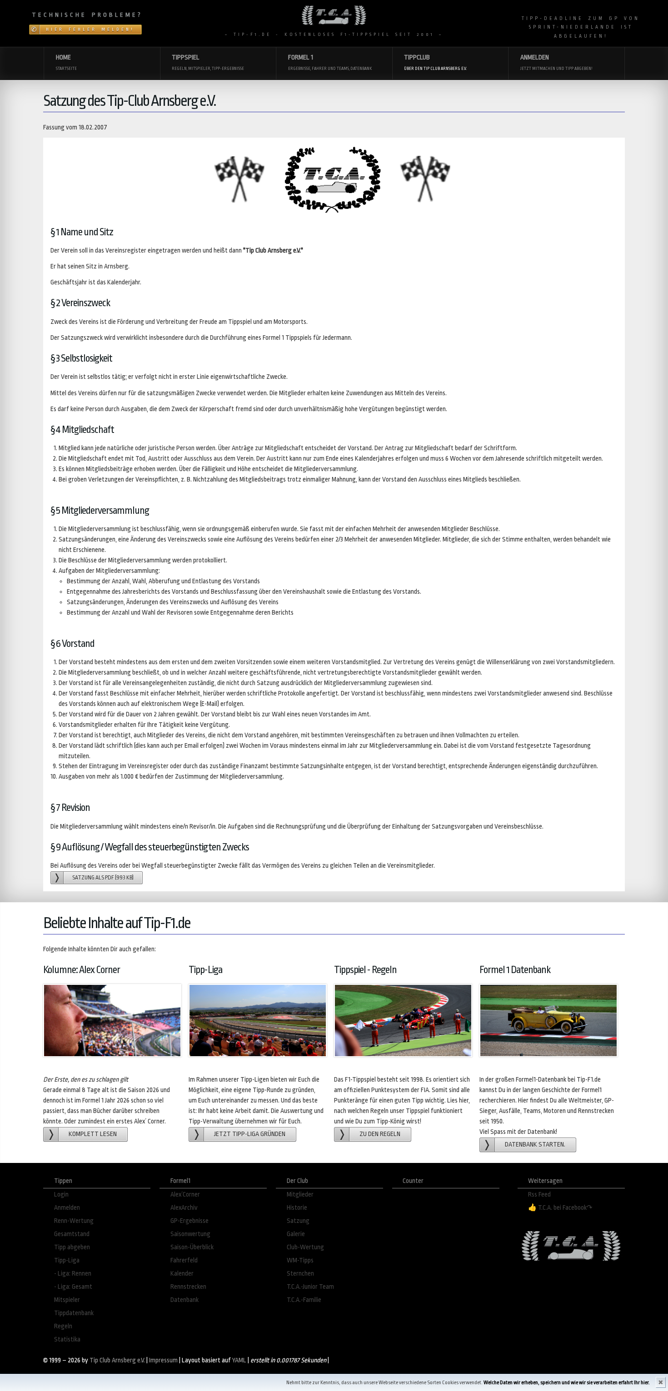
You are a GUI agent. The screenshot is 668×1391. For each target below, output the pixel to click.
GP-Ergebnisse (189, 1221)
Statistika (67, 1339)
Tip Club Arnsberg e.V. (117, 1360)
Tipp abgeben (72, 1247)
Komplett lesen (93, 1134)
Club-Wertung (305, 1247)
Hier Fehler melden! (90, 29)
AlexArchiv (184, 1208)
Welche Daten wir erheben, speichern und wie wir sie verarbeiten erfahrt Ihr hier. (567, 1383)
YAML (239, 1360)
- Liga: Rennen (72, 1273)
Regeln (63, 1326)
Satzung (298, 1221)
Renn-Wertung (74, 1221)
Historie (297, 1208)
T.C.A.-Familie (304, 1300)
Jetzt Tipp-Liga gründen (249, 1134)
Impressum (163, 1360)
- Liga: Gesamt (73, 1287)
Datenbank (184, 1300)
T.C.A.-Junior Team (310, 1287)
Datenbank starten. (535, 1144)
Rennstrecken (188, 1287)
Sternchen (300, 1273)
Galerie (296, 1234)
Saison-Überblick (192, 1247)
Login (61, 1194)
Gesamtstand (72, 1234)
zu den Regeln (379, 1134)
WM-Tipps (300, 1260)
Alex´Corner (185, 1194)
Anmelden (67, 1208)
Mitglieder (300, 1194)
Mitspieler (67, 1300)
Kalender (182, 1273)
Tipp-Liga (67, 1260)
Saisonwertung (190, 1234)
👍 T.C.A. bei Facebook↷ (560, 1208)
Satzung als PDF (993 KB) (103, 877)
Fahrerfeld (184, 1260)
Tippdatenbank (74, 1313)
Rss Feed (539, 1194)
